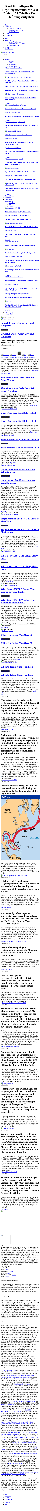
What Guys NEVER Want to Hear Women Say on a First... (18, 590)
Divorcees (8, 197)
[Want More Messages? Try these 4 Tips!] (13, 208)
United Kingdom (14, 64)
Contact (7, 33)
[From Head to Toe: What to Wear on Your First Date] (10, 230)
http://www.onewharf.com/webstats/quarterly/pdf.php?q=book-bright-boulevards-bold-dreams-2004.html (17, 1423)
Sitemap (7, 1502)
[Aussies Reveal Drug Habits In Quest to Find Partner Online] (14, 68)
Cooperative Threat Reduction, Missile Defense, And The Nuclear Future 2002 (19, 1433)
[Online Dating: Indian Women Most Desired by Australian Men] (14, 94)
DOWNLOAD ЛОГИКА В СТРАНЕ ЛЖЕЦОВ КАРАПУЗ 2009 (19, 1473)
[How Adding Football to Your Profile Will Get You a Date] (13, 266)
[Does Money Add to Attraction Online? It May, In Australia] (18, 77)
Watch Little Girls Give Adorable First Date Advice (21, 227)
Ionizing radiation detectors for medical (24, 1443)
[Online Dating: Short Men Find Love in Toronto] (15, 105)
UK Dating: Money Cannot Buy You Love (18, 135)
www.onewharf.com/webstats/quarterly (23, 1401)
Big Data (7, 59)
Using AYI (12, 204)
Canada (11, 63)
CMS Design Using (10, 1370)
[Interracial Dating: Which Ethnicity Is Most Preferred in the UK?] (11, 138)
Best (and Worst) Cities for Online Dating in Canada (22, 116)
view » (7, 1269)
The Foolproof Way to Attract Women (20, 439)
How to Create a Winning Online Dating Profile (20, 253)
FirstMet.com (9, 35)
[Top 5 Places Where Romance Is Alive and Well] (16, 175)
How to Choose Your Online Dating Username (20, 245)
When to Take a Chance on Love (17, 667)
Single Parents (9, 312)
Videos (11, 206)
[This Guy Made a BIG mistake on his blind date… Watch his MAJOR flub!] (8, 301)
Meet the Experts (14, 32)
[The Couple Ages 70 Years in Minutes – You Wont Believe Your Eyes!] (11, 284)
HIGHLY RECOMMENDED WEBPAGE (16, 1410)
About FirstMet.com (15, 28)
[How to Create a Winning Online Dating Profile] (9, 249)
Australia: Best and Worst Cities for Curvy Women (21, 90)
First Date (12, 203)
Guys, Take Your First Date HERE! (18, 413)
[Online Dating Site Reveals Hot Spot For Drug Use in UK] (15, 122)
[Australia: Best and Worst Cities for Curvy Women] (21, 86)
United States (13, 66)
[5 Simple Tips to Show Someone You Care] (17, 215)
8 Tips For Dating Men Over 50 (16, 635)
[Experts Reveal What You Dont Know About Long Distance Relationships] (14, 159)
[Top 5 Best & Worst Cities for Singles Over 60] (12, 168)
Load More (4, 1209)
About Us (8, 26)
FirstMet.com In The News (17, 30)
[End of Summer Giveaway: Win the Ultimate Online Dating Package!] (13, 256)
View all (7, 103)
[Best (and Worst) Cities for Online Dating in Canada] (13, 112)
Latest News (8, 199)
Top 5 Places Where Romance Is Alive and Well (20, 179)
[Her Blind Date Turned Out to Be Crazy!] (17, 294)
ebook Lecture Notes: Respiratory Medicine (23, 1453)
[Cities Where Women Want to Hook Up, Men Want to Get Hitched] (22, 185)
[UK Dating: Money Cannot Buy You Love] (13, 131)
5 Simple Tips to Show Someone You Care (18, 219)
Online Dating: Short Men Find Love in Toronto (20, 109)
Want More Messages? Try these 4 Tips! (18, 212)
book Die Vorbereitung (15, 1463)
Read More (35, 370)
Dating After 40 (9, 196)
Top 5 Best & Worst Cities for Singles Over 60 (20, 172)
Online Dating (9, 201)
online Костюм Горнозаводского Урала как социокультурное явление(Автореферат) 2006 (17, 1376)
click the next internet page (22, 1384)
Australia (11, 61)
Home (6, 25)
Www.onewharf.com (7, 1405)
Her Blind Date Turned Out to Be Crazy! (18, 297)
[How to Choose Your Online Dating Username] (12, 241)
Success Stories (9, 314)
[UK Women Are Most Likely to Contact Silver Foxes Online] (13, 148)
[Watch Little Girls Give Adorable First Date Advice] (14, 223)
